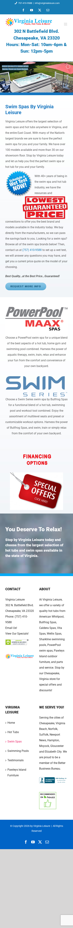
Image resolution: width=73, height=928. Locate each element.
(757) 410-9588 (32, 250)
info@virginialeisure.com (47, 3)
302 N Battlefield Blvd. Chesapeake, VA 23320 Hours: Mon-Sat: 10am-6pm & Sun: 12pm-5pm (36, 41)
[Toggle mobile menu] (66, 24)
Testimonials (15, 760)
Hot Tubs (13, 732)
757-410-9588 (25, 3)
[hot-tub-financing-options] (36, 452)
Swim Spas (14, 741)
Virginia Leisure (15, 599)
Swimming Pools (18, 751)
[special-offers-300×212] (36, 473)
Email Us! (11, 628)
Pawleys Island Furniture (16, 772)
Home (11, 722)
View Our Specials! (17, 633)
